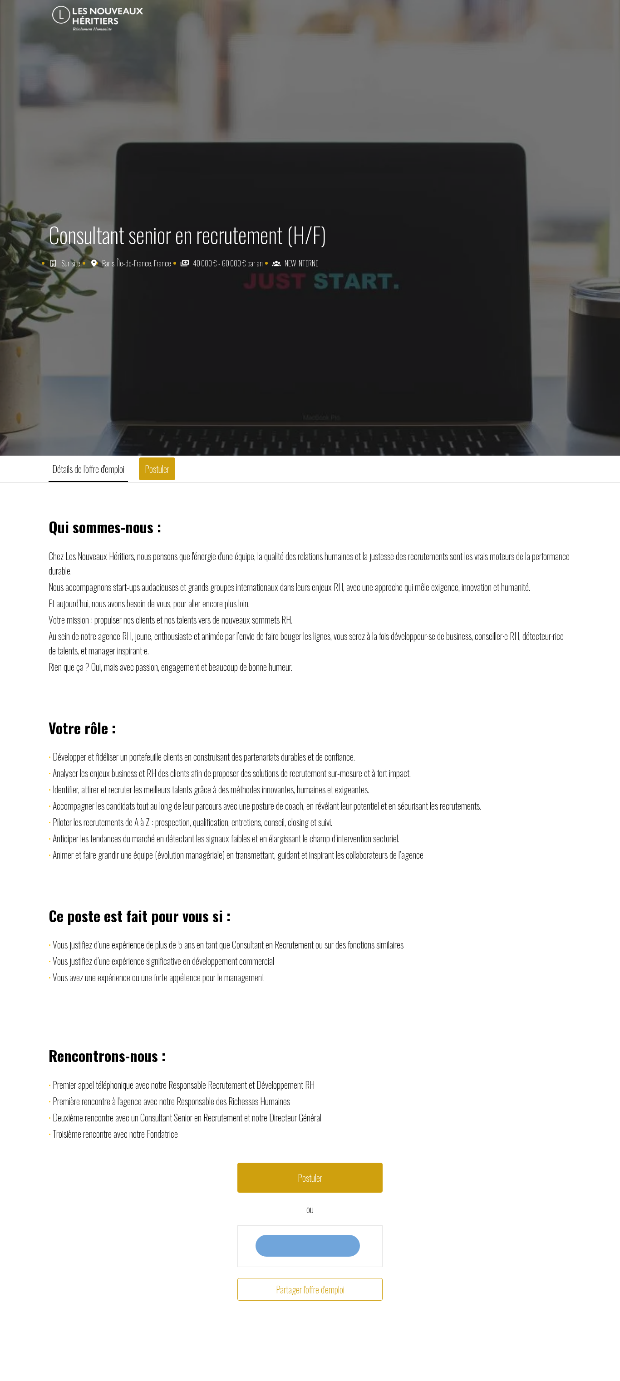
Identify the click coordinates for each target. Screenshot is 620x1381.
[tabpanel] (310, 909)
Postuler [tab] (157, 469)
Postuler (310, 1177)
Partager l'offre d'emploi (310, 1289)
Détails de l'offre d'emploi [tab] (88, 469)
